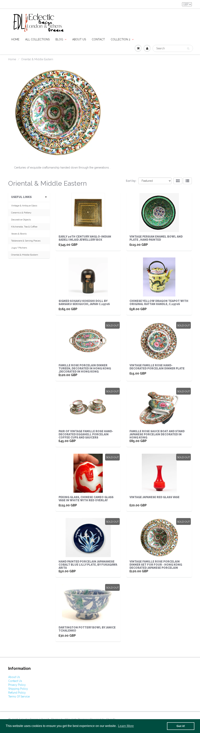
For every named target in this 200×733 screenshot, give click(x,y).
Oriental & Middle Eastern (24, 254)
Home (15, 39)
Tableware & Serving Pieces (25, 240)
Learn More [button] (126, 726)
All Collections (37, 39)
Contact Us (15, 680)
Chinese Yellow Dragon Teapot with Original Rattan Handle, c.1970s (158, 302)
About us (79, 39)
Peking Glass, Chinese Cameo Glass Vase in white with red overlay (86, 499)
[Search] (188, 48)
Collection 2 (120, 39)
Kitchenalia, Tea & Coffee (24, 226)
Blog (59, 39)
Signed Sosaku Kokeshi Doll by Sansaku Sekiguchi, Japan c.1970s (84, 302)
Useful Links (21, 197)
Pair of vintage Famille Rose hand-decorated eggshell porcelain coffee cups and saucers (86, 434)
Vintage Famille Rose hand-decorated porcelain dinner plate (157, 367)
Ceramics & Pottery (21, 212)
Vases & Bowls (19, 233)
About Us (14, 677)
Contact (98, 39)
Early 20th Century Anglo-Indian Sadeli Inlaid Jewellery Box (85, 238)
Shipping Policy (18, 688)
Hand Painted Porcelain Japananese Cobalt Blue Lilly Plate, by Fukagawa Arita (88, 564)
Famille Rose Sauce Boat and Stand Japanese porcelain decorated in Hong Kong (157, 434)
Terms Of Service (19, 696)
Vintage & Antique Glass (24, 205)
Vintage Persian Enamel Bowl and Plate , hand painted (156, 238)
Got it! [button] (181, 726)
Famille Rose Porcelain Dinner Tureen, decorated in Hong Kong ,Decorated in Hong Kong (85, 368)
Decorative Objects (21, 219)
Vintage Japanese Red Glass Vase (154, 497)
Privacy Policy (17, 684)
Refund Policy (17, 692)
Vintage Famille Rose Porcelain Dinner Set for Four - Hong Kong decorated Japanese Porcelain (155, 564)
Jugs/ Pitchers (19, 247)
